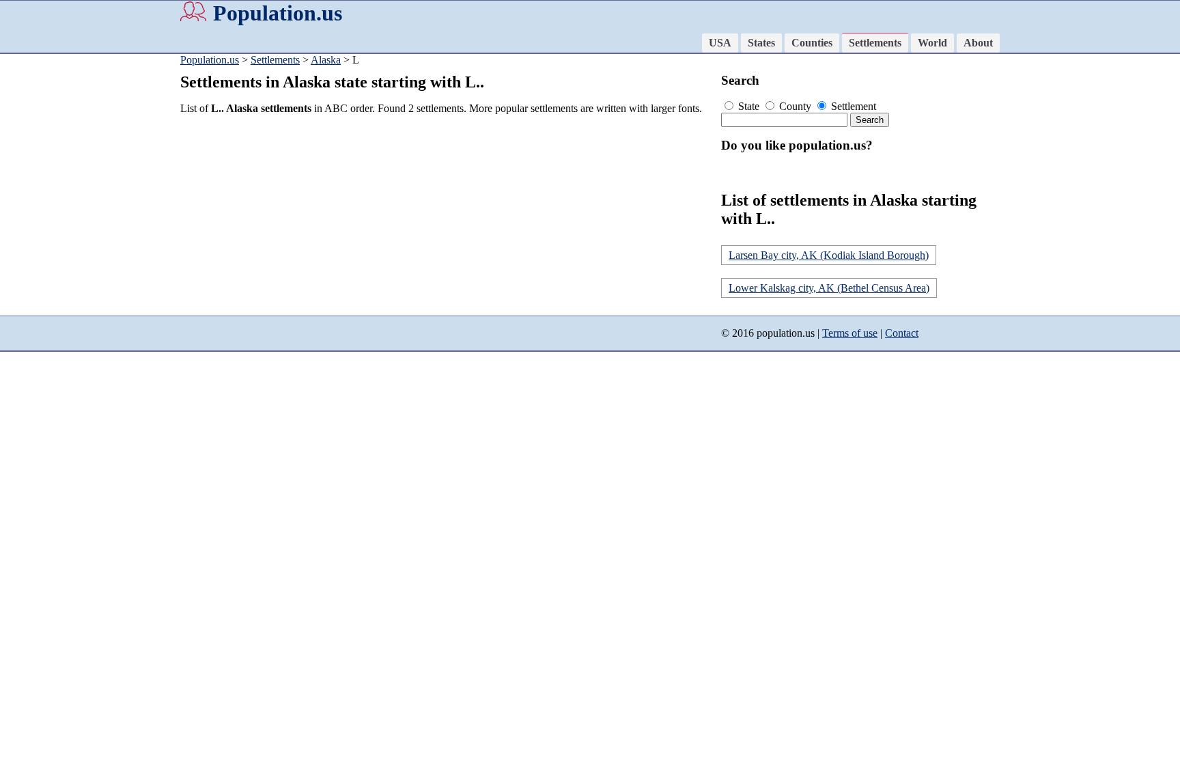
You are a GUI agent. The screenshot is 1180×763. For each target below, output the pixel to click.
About (978, 42)
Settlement (852, 106)
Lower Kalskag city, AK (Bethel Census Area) (829, 288)
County (795, 106)
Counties (811, 42)
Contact (901, 333)
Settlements (875, 42)
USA (720, 42)
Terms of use (849, 333)
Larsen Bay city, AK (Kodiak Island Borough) (829, 255)
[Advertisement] (446, 221)
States (761, 42)
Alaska (326, 60)
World (932, 42)
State (748, 106)
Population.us (277, 13)
